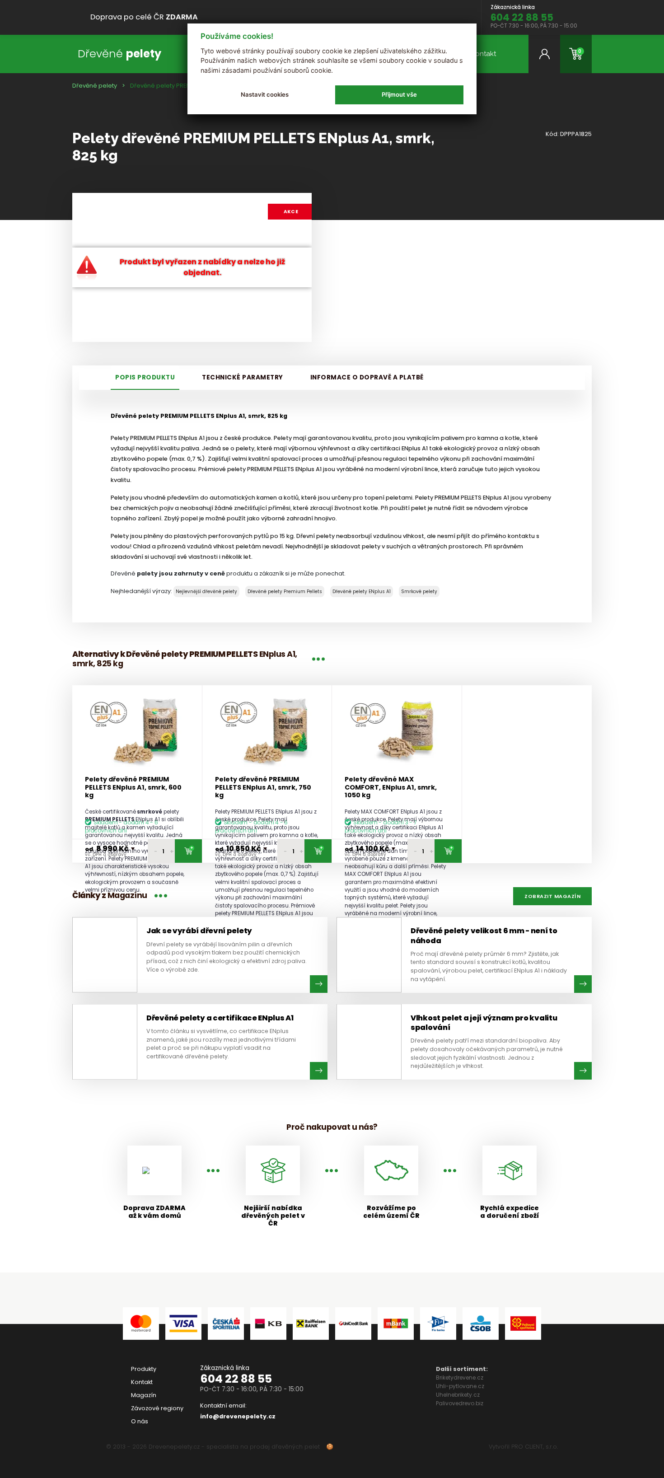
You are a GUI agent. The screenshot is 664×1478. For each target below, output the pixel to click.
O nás (139, 1421)
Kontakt (483, 54)
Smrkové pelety (419, 591)
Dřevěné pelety (94, 85)
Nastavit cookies (265, 94)
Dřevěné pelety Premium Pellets (285, 591)
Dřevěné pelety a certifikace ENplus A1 (220, 1018)
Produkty (143, 1369)
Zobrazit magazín (552, 896)
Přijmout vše (399, 94)
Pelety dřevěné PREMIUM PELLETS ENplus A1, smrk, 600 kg (133, 787)
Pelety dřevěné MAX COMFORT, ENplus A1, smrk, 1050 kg (391, 787)
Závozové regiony (157, 1408)
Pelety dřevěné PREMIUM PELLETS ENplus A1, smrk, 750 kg (263, 787)
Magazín (143, 1395)
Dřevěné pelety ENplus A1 (361, 591)
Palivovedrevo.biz (459, 1403)
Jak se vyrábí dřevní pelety (199, 930)
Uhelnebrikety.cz (458, 1394)
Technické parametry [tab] (242, 377)
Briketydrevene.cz (459, 1377)
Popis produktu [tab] (145, 377)
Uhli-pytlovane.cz (460, 1386)
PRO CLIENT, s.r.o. (534, 1446)
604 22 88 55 (236, 1379)
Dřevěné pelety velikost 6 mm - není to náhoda (484, 935)
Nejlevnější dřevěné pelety (206, 591)
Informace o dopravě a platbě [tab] (367, 377)
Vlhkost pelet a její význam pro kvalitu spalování (484, 1022)
